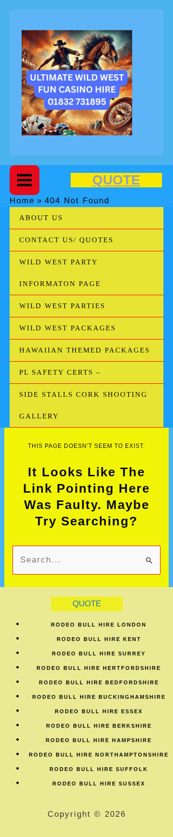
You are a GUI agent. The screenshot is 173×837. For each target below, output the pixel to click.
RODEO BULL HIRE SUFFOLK (98, 769)
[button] (116, 180)
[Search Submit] (149, 559)
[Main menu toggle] (24, 180)
